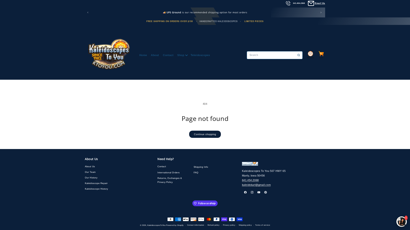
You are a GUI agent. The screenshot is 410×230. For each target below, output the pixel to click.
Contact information (195, 225)
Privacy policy (229, 225)
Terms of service (262, 225)
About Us (90, 166)
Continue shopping (205, 134)
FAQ (196, 172)
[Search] (298, 55)
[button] (182, 55)
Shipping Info (201, 167)
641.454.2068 (250, 180)
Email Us (320, 3)
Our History (91, 177)
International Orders (168, 172)
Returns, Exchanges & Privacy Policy (169, 180)
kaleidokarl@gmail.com (256, 185)
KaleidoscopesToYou (156, 225)
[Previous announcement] (88, 12)
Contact (161, 166)
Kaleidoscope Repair (96, 183)
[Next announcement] (321, 12)
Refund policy (214, 225)
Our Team (90, 172)
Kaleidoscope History (96, 189)
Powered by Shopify (175, 225)
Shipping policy (245, 225)
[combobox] (274, 55)
